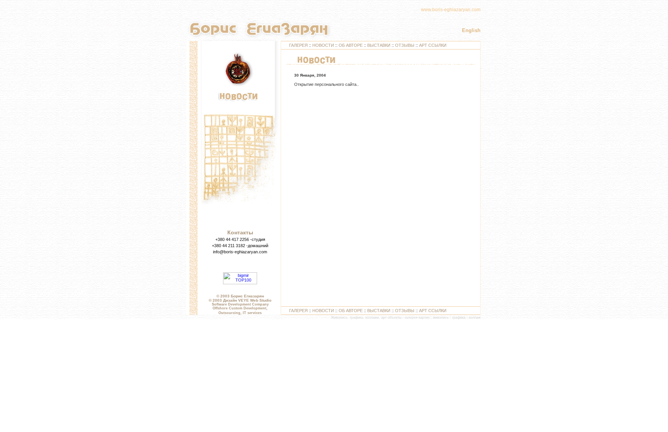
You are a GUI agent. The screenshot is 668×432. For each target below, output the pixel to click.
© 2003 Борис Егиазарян (240, 296)
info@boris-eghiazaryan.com (240, 251)
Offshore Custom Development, (240, 308)
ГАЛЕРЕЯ (298, 45)
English (471, 30)
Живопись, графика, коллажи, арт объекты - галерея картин (380, 317)
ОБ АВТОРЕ (351, 45)
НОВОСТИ (323, 45)
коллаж (475, 317)
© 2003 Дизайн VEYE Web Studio (240, 300)
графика (458, 317)
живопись (441, 317)
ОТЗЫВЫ (404, 45)
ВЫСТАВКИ (378, 45)
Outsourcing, (230, 313)
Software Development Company (240, 304)
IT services (252, 313)
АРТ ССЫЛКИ (432, 45)
